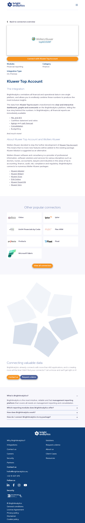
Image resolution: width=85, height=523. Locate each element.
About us (50, 449)
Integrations (12, 445)
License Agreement (15, 510)
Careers (10, 454)
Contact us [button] (13, 377)
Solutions (50, 441)
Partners (10, 463)
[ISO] (15, 497)
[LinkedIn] (8, 486)
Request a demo (53, 445)
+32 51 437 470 (13, 476)
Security (10, 458)
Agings (14, 123)
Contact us (11, 449)
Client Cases (51, 454)
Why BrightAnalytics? (16, 441)
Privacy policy (13, 513)
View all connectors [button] (42, 266)
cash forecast (27, 123)
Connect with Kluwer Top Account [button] (42, 59)
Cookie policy (13, 519)
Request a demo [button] (29, 377)
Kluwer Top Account (68, 145)
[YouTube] (25, 486)
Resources (50, 458)
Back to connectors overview (22, 22)
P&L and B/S (16, 118)
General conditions (15, 507)
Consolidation (17, 126)
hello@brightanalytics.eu (17, 472)
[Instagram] (19, 486)
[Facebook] (14, 486)
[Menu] (76, 5)
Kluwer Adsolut (17, 171)
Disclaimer (11, 516)
